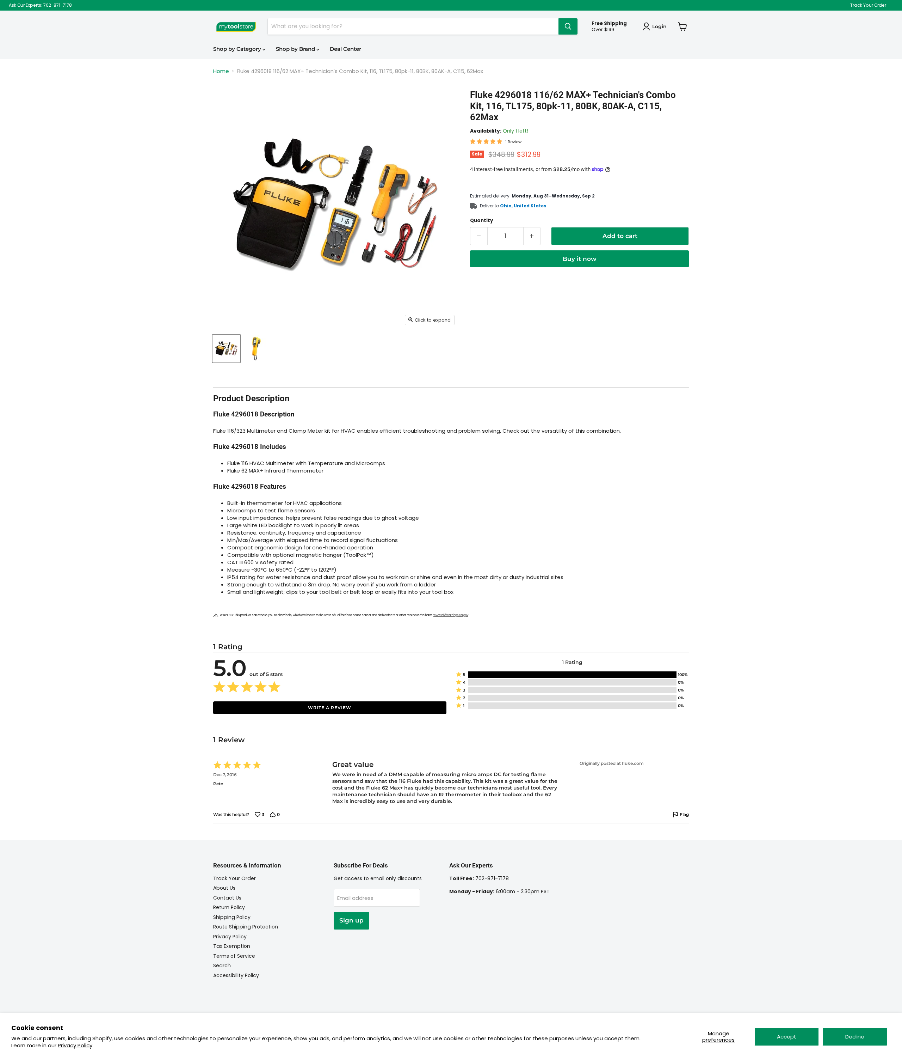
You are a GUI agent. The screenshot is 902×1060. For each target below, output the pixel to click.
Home (221, 71)
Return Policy (229, 907)
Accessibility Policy (236, 975)
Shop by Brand (296, 48)
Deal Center (345, 48)
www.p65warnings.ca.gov (450, 615)
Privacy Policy (75, 1045)
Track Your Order (868, 5)
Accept (786, 1036)
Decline (854, 1036)
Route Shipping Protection (245, 926)
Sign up (351, 920)
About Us (224, 887)
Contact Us (227, 897)
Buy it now (580, 258)
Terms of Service (234, 956)
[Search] (567, 26)
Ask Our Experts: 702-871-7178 (40, 5)
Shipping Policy (232, 917)
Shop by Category (237, 48)
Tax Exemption (231, 946)
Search (222, 965)
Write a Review (329, 707)
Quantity (481, 220)
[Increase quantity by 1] (532, 236)
